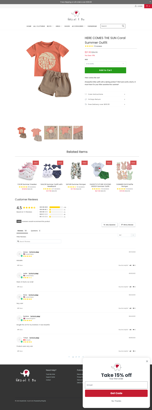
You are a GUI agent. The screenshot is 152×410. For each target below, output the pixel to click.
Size (86, 59)
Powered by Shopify (40, 401)
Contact (48, 380)
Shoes (67, 26)
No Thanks (116, 401)
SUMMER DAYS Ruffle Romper (124, 171)
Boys (49, 26)
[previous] (18, 80)
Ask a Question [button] (110, 225)
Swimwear (92, 26)
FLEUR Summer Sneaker (27, 171)
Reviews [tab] (20, 231)
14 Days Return (94, 99)
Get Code (116, 393)
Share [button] (21, 265)
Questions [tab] (34, 231)
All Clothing (39, 26)
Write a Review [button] (128, 225)
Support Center (50, 377)
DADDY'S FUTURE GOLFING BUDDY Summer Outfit (100, 171)
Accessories (78, 26)
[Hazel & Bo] (76, 15)
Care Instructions (95, 94)
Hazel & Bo (23, 401)
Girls (58, 26)
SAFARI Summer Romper (76, 171)
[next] (79, 80)
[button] (131, 265)
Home (29, 26)
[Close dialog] (147, 361)
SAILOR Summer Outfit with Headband (51, 171)
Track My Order (50, 374)
